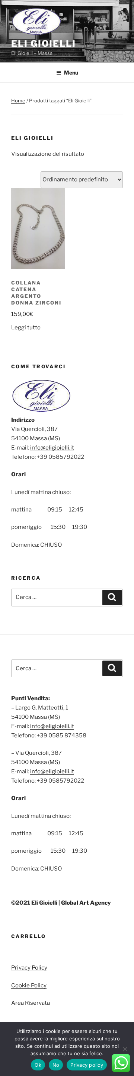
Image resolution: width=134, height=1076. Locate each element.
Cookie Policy (29, 985)
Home (18, 100)
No (56, 1065)
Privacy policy (86, 1065)
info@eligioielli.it (52, 447)
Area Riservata (30, 1003)
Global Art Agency (86, 902)
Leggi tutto (26, 327)
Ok (38, 1065)
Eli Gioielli (43, 43)
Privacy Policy (29, 967)
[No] (124, 1049)
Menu (71, 72)
